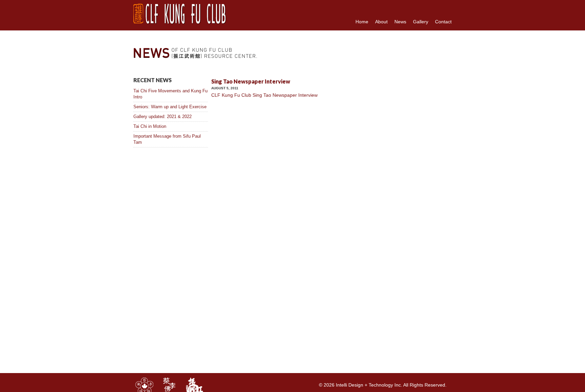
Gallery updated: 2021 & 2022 (162, 116)
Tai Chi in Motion (149, 126)
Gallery (420, 21)
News (400, 21)
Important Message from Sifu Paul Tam (167, 139)
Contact (443, 21)
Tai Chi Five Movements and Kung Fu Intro (170, 93)
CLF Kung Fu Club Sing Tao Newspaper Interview (264, 95)
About (381, 21)
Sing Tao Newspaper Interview (250, 81)
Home (361, 21)
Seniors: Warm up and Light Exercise (170, 106)
